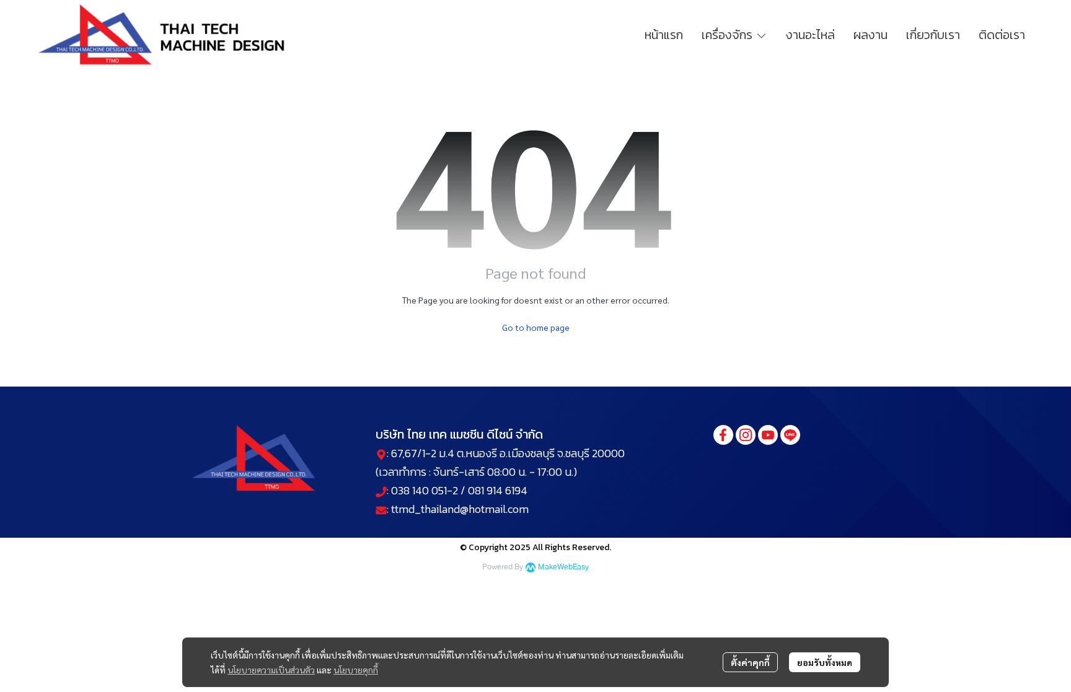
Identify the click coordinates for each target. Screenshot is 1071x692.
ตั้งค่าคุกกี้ (750, 662)
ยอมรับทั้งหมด (824, 662)
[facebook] (723, 435)
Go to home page (536, 327)
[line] (790, 435)
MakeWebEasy (563, 567)
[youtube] (768, 435)
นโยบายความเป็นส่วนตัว (271, 669)
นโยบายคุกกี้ (355, 669)
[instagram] (746, 435)
